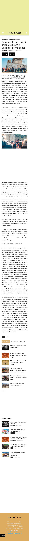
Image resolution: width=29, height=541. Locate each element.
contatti (7, 532)
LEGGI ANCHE (5, 341)
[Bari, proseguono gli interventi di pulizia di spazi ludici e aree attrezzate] (5, 370)
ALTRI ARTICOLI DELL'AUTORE (18, 341)
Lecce (10, 39)
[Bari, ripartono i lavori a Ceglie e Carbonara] (5, 385)
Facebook (17, 533)
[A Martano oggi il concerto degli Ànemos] (5, 347)
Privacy (21, 532)
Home (3, 37)
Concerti (12, 425)
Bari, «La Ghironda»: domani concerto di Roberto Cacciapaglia (18, 454)
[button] (27, 33)
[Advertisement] (14, 15)
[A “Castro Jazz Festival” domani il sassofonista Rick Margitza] (5, 355)
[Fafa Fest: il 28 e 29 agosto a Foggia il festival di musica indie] (5, 431)
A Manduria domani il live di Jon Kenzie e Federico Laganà (18, 362)
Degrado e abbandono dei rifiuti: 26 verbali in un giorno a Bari (18, 377)
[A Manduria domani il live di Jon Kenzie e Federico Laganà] (5, 362)
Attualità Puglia (9, 37)
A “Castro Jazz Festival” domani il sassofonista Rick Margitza (18, 355)
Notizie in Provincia (16, 39)
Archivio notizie (14, 532)
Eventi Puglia (13, 440)
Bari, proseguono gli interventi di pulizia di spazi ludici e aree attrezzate (18, 370)
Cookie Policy (10, 533)
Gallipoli (7, 336)
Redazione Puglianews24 (8, 50)
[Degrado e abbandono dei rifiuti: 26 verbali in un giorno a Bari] (5, 377)
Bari (12, 448)
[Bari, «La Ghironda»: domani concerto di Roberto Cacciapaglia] (5, 454)
